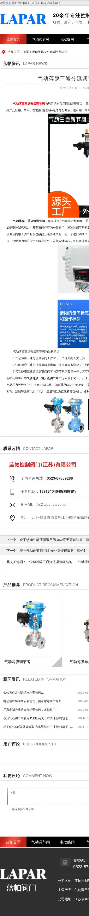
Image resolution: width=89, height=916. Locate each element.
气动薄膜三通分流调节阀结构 (50, 561)
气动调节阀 (40, 39)
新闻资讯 (38, 52)
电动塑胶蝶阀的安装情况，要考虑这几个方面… (33, 701)
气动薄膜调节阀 (17, 661)
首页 (26, 52)
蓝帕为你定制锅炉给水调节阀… (23, 692)
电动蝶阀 (67, 39)
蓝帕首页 (13, 39)
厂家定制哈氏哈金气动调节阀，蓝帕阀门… (30, 709)
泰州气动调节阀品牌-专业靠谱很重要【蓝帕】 (53, 550)
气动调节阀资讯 (57, 52)
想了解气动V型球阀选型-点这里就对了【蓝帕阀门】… (38, 726)
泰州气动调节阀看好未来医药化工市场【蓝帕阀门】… (38, 718)
